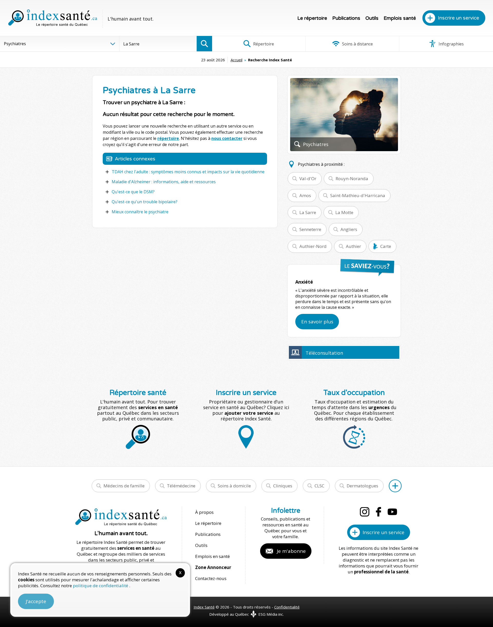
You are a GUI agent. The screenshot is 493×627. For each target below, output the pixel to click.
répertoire (168, 138)
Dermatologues (362, 486)
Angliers (348, 229)
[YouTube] (392, 512)
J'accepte (36, 601)
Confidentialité (287, 607)
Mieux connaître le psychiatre (140, 212)
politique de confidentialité (101, 586)
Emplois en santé (212, 556)
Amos (305, 195)
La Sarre (307, 212)
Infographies (451, 44)
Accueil (236, 59)
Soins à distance (357, 44)
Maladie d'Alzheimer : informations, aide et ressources (164, 182)
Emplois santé (400, 18)
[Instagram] (364, 512)
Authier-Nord (313, 246)
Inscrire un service (458, 18)
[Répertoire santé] (395, 485)
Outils (371, 18)
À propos (204, 512)
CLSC (319, 486)
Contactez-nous (210, 578)
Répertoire (263, 44)
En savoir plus (317, 321)
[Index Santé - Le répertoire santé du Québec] (53, 18)
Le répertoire (312, 18)
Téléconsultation (324, 353)
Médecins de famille (124, 486)
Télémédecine (181, 486)
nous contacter (226, 138)
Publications (346, 18)
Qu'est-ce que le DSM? (133, 192)
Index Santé (204, 607)
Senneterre (310, 229)
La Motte (344, 212)
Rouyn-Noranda (352, 178)
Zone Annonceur (213, 567)
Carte (385, 246)
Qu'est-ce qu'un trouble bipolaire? (144, 202)
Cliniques (282, 486)
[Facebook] (378, 512)
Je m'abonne (291, 551)
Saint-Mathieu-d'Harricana (357, 195)
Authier (353, 246)
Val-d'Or (307, 178)
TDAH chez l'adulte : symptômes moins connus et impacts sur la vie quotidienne (188, 172)
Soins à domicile (234, 486)
